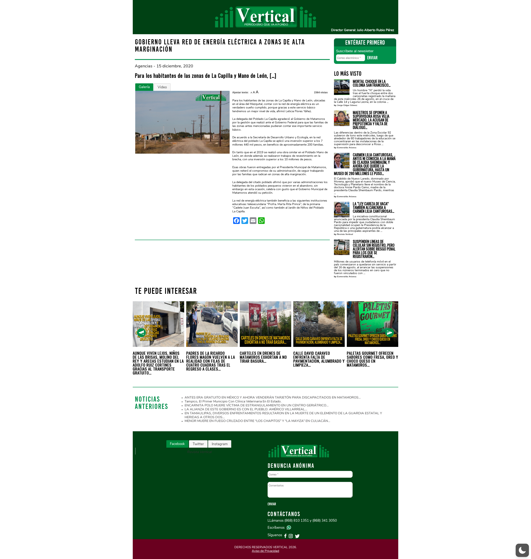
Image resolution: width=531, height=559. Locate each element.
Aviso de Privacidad (265, 551)
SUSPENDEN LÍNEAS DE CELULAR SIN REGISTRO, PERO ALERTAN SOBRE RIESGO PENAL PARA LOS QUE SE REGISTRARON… (374, 248)
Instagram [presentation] (220, 444)
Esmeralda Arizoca (346, 147)
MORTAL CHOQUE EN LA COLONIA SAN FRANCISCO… (372, 83)
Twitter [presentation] (198, 444)
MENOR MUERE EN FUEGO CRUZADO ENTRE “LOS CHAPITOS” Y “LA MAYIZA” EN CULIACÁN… (257, 421)
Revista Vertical (345, 234)
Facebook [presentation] (177, 443)
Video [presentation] (162, 87)
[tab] (144, 87)
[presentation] (141, 332)
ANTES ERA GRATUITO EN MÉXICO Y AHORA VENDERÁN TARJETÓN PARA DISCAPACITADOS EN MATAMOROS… (273, 397)
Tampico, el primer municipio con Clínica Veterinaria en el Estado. (233, 401)
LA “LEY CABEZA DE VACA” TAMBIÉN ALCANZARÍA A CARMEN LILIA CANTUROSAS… (373, 207)
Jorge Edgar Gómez (347, 105)
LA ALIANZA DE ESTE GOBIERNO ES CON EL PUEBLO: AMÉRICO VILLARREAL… (246, 409)
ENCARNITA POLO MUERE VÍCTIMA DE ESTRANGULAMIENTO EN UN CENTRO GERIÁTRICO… (257, 405)
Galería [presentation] (144, 87)
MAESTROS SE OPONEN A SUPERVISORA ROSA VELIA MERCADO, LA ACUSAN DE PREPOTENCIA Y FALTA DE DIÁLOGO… (371, 120)
